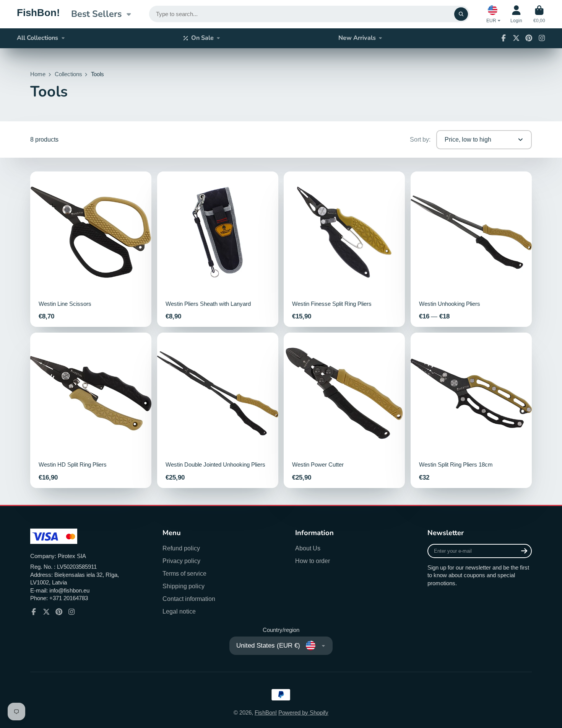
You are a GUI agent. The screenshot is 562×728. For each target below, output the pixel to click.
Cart (539, 14)
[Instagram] (541, 37)
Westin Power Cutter (344, 410)
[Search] (461, 14)
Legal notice (179, 611)
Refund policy (181, 548)
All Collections (37, 38)
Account (516, 14)
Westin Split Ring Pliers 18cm (471, 410)
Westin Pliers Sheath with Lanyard (217, 249)
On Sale (202, 38)
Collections (68, 74)
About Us (307, 548)
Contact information (188, 598)
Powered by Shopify (303, 713)
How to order (312, 560)
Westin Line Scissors (90, 249)
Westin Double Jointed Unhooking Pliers (217, 410)
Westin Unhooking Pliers (471, 249)
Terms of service (184, 573)
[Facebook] (503, 37)
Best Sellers (96, 14)
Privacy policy (181, 560)
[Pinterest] (528, 37)
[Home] (38, 14)
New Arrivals (357, 38)
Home (37, 74)
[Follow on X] (516, 37)
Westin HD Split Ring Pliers (90, 410)
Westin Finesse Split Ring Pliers (344, 249)
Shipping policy (183, 586)
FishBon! (266, 713)
